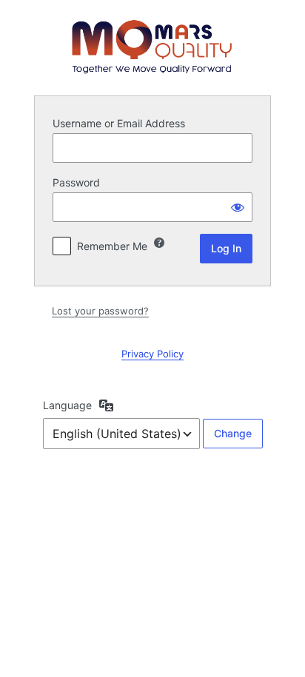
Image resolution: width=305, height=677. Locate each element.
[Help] (159, 243)
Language (67, 405)
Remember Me (112, 246)
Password (76, 182)
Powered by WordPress (152, 47)
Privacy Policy (152, 354)
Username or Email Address (119, 123)
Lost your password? (100, 311)
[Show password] (237, 207)
